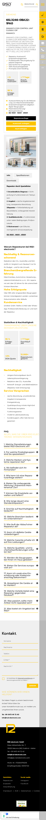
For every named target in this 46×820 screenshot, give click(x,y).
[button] (13, 163)
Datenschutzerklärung (25, 678)
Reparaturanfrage (21, 118)
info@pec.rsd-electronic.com (18, 758)
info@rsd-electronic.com (11, 718)
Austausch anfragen (21, 123)
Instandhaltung (9, 787)
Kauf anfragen (21, 129)
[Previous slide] (10, 153)
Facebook (24, 784)
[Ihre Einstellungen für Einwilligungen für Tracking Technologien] (4, 816)
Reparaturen (8, 780)
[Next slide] (31, 153)
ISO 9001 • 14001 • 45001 (18, 113)
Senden (32, 686)
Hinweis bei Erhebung (10, 817)
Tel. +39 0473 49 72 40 (10, 714)
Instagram (25, 780)
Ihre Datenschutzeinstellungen (22, 814)
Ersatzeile (7, 784)
